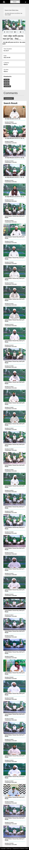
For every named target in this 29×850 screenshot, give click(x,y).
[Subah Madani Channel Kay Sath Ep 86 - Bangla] (14, 354)
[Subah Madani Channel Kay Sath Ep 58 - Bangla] (14, 541)
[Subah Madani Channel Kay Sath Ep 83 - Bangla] (14, 437)
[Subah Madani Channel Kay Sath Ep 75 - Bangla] (14, 520)
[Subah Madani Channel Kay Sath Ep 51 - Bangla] (14, 603)
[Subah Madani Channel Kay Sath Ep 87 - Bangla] (14, 313)
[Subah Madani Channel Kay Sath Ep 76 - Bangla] (14, 333)
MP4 (6, 79)
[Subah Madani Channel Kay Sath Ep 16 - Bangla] (14, 666)
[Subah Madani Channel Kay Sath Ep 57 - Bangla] (14, 562)
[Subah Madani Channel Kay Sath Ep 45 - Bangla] (14, 769)
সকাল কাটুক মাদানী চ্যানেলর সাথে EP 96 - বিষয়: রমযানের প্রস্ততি (13, 14)
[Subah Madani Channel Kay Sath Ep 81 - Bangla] (14, 375)
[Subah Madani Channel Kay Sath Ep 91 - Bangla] (14, 250)
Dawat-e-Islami (8, 10)
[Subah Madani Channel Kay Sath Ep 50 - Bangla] (14, 624)
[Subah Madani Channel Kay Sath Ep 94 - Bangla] (14, 209)
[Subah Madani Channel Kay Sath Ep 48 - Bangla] (14, 707)
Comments (8, 98)
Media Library (15, 10)
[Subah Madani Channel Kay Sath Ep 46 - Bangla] (14, 749)
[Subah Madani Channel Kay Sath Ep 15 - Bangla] (14, 645)
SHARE (7, 86)
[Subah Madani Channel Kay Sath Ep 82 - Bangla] (14, 458)
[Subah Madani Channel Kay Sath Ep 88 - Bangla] (14, 292)
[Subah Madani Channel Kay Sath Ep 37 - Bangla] (14, 832)
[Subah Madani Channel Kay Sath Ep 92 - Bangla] (14, 271)
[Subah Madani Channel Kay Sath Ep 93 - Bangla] (14, 230)
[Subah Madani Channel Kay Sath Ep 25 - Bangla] (14, 790)
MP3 (6, 81)
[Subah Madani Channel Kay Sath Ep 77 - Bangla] (14, 499)
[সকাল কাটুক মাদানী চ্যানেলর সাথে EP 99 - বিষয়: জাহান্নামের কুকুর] (14, 131)
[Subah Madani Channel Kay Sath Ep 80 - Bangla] (14, 479)
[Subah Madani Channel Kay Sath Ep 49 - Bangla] (14, 686)
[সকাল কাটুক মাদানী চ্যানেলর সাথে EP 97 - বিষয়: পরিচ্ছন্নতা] (14, 170)
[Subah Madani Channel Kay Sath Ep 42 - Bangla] (14, 811)
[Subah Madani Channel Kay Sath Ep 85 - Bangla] (14, 396)
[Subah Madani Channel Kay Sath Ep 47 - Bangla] (14, 728)
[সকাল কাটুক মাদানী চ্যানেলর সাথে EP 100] (14, 112)
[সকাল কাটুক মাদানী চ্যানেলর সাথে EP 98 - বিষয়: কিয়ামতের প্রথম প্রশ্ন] (14, 151)
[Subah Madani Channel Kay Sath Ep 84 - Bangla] (14, 416)
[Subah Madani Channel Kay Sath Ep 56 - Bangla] (14, 582)
